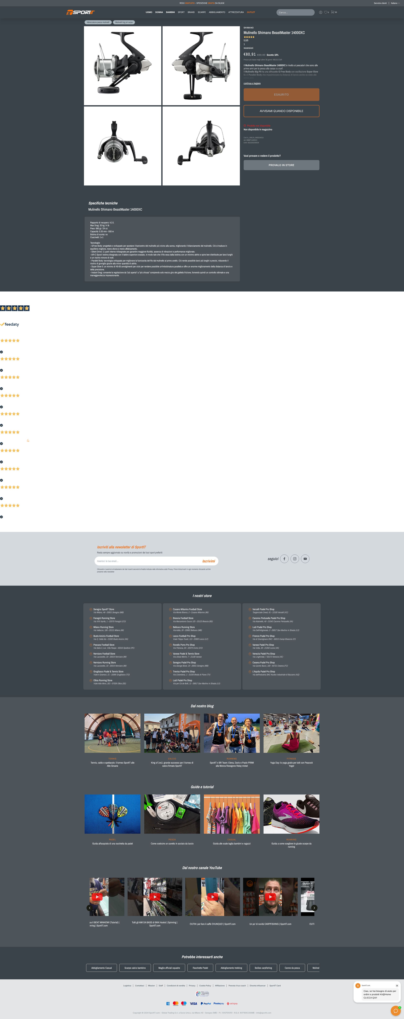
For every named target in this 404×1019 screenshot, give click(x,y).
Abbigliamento (217, 12)
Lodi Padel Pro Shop (196, 682)
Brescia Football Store (193, 620)
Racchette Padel (200, 968)
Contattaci (139, 985)
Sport (181, 12)
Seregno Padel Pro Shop (190, 664)
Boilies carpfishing (263, 968)
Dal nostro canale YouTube (202, 867)
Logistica (127, 985)
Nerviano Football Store (109, 655)
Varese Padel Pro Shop (265, 646)
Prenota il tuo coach (237, 985)
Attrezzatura (236, 12)
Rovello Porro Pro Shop (187, 646)
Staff (161, 985)
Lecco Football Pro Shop (190, 637)
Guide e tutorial (202, 786)
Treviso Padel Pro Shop (191, 673)
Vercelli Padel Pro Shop (270, 611)
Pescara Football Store (113, 646)
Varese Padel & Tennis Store (187, 655)
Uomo (149, 12)
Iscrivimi (208, 561)
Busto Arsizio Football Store (110, 637)
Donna (159, 12)
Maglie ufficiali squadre (169, 968)
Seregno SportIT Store (108, 611)
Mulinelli (316, 968)
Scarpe (202, 12)
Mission (151, 985)
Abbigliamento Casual (101, 968)
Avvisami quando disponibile (281, 110)
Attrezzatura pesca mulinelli (98, 22)
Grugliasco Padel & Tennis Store (111, 673)
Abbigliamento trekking (231, 968)
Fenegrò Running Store (109, 620)
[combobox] (296, 12)
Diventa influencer (258, 985)
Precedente (5, 336)
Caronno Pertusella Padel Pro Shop (272, 620)
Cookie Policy (205, 985)
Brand (191, 12)
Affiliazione (220, 985)
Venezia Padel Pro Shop (267, 655)
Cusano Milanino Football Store (190, 611)
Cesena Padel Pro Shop (270, 664)
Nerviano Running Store (109, 664)
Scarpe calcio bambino (135, 968)
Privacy (192, 985)
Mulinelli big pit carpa (124, 22)
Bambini (170, 12)
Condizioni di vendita (176, 985)
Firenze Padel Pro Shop (273, 637)
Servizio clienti (380, 3)
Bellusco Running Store (187, 629)
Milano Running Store (108, 629)
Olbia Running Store (109, 682)
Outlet (251, 12)
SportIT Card (275, 985)
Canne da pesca (292, 968)
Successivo (16, 336)
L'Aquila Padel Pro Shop (275, 673)
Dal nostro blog (202, 706)
